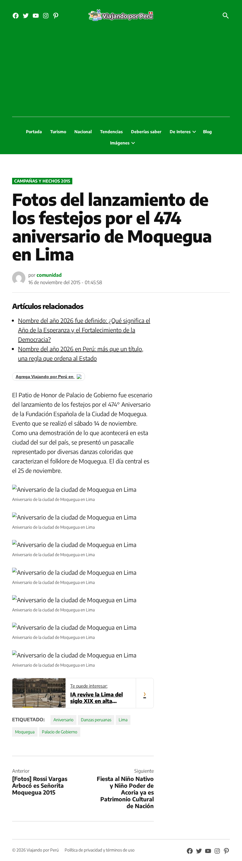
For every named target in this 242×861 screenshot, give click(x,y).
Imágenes (120, 142)
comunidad (49, 275)
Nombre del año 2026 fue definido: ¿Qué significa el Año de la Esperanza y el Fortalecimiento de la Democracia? (84, 330)
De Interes (180, 131)
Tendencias (111, 131)
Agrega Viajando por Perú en (45, 376)
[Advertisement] (121, 72)
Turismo (58, 131)
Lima (123, 719)
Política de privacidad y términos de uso (100, 849)
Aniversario (63, 719)
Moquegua (25, 731)
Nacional (83, 131)
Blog (207, 131)
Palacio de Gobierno (59, 731)
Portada (34, 131)
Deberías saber (146, 131)
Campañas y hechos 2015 (42, 180)
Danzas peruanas (96, 719)
